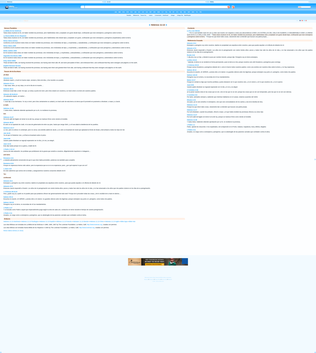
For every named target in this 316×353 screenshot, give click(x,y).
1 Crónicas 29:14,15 (10, 191)
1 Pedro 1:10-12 (8, 149)
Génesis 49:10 (8, 122)
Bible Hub (132, 221)
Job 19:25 (6, 133)
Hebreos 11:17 (192, 110)
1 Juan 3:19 (7, 169)
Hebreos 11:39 (8, 108)
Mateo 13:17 (191, 80)
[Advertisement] (158, 245)
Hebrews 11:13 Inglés (112, 221)
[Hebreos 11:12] (2, 163)
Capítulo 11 (20, 20)
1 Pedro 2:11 (7, 213)
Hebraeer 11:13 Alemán (80, 221)
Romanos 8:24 (8, 163)
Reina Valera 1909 (9, 46)
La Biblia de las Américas (12, 31)
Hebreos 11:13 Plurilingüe (29, 221)
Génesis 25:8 (8, 78)
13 (211, 34)
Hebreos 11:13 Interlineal (11, 221)
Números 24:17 (8, 128)
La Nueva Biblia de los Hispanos (14, 36)
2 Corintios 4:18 (192, 90)
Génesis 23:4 (8, 181)
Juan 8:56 (6, 138)
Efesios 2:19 (191, 100)
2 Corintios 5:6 (192, 95)
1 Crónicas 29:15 (193, 65)
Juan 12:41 (7, 144)
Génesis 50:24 (8, 99)
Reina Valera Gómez (10, 41)
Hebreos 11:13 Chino (97, 221)
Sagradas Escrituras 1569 (12, 56)
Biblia (10, 20)
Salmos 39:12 (8, 197)
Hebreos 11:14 (192, 105)
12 (189, 32)
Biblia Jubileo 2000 (10, 51)
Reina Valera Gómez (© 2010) (13, 230)
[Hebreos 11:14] (314, 163)
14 (205, 36)
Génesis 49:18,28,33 (10, 94)
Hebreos (15, 20)
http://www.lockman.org (94, 224)
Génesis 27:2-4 (8, 83)
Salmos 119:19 (8, 202)
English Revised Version (12, 66)
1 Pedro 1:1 (191, 125)
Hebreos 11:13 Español (47, 221)
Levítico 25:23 (192, 60)
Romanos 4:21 (8, 158)
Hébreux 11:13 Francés (64, 221)
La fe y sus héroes (193, 31)
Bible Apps (124, 221)
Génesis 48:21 (8, 89)
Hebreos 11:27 (8, 117)
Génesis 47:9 (8, 186)
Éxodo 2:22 (191, 55)
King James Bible (9, 61)
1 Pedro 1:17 (7, 208)
